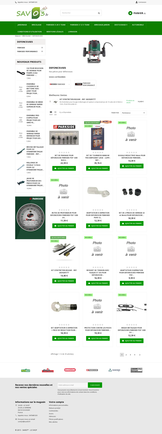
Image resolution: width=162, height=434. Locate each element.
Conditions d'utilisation (30, 31)
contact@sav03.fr (24, 421)
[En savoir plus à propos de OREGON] (70, 370)
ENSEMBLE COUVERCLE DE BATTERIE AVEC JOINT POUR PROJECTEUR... (33, 88)
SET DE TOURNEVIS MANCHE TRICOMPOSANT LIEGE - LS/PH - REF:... (98, 157)
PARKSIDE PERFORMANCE (27, 51)
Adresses (52, 416)
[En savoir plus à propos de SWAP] (114, 370)
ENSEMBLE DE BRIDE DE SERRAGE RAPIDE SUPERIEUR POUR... (35, 104)
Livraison (72, 31)
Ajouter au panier (64, 168)
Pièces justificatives (56, 419)
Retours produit (54, 408)
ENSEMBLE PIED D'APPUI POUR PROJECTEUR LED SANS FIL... (33, 119)
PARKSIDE (21, 48)
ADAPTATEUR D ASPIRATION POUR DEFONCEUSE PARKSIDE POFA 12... (98, 215)
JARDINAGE (22, 24)
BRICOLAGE (36, 24)
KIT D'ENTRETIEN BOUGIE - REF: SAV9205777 (78, 99)
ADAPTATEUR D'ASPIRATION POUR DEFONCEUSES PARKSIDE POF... (131, 272)
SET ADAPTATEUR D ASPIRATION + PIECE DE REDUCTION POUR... (64, 329)
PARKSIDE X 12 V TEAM (79, 24)
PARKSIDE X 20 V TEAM (55, 24)
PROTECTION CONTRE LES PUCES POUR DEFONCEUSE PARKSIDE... (97, 329)
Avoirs (51, 414)
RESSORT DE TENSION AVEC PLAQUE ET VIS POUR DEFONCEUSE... (98, 272)
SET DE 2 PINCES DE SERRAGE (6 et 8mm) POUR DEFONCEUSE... (131, 214)
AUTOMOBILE (138, 24)
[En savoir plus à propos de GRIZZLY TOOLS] (47, 370)
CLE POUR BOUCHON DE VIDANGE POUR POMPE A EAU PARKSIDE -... (35, 71)
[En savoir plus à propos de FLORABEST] (25, 370)
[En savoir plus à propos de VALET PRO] (136, 370)
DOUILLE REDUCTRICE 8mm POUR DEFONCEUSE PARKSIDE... (131, 156)
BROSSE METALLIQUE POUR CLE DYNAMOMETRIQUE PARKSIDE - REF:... (35, 150)
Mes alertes (53, 422)
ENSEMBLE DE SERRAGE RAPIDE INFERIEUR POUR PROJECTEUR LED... (34, 134)
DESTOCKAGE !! (120, 24)
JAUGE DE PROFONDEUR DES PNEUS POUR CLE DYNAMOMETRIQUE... (35, 182)
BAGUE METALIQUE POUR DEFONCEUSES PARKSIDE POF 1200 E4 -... (132, 330)
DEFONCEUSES (25, 41)
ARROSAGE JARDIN (102, 24)
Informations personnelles (58, 405)
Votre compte (56, 402)
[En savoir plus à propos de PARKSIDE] (92, 370)
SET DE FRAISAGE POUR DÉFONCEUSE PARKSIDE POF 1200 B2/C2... (64, 157)
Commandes (53, 411)
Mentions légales (54, 31)
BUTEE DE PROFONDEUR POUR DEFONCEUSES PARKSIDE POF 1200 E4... (64, 215)
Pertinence (134, 112)
